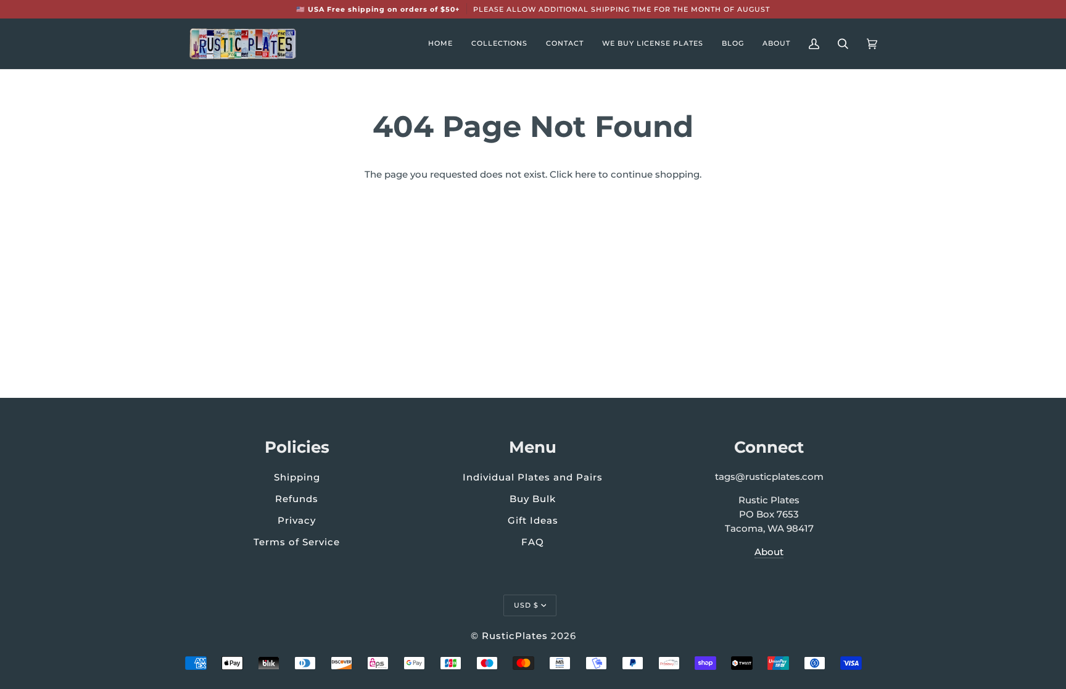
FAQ (532, 542)
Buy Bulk (533, 499)
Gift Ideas (533, 520)
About (768, 552)
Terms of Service (297, 542)
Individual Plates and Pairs (533, 477)
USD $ (526, 605)
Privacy (297, 520)
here (585, 174)
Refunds (296, 499)
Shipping (297, 477)
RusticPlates (515, 636)
